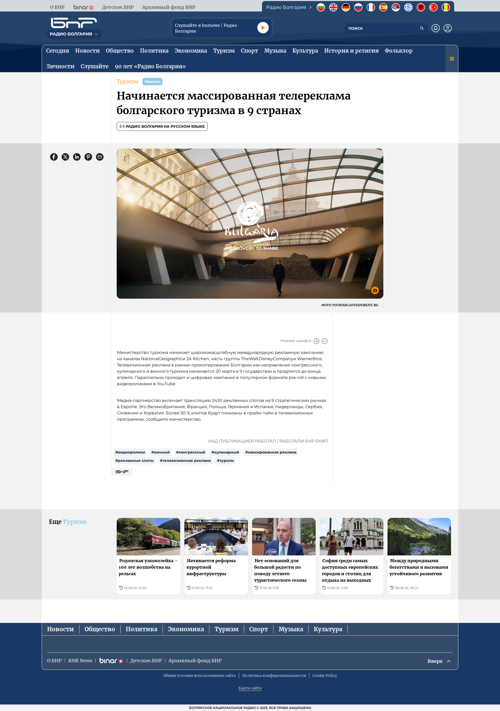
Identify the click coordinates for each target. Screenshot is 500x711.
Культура (328, 629)
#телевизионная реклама (185, 460)
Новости (60, 629)
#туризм (225, 460)
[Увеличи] (316, 341)
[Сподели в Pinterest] (88, 157)
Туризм (127, 81)
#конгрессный (190, 452)
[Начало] (74, 23)
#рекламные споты (134, 460)
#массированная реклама (270, 452)
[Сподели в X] (65, 157)
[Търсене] (422, 28)
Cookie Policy (324, 675)
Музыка (291, 629)
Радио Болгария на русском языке (165, 126)
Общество (100, 629)
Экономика (186, 629)
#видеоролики (130, 452)
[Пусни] (263, 27)
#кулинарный (225, 452)
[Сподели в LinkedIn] (77, 157)
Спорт (258, 629)
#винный (160, 452)
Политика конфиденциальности (274, 675)
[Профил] (447, 28)
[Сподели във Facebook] (54, 157)
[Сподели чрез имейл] (100, 157)
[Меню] (452, 58)
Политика (141, 629)
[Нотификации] (435, 28)
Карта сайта (250, 688)
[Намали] (325, 341)
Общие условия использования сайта (199, 675)
